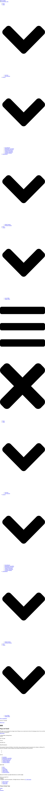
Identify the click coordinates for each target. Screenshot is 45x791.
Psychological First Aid (9, 149)
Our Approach (7, 76)
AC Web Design (28, 779)
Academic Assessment (9, 151)
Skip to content (3, 0)
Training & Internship (9, 150)
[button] (22, 360)
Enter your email (3, 777)
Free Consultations (3, 718)
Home (3, 3)
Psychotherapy (7, 147)
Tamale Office (7, 299)
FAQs (3, 226)
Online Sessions (8, 224)
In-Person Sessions (8, 225)
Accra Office (7, 298)
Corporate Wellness (8, 153)
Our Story (6, 75)
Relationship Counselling (9, 148)
